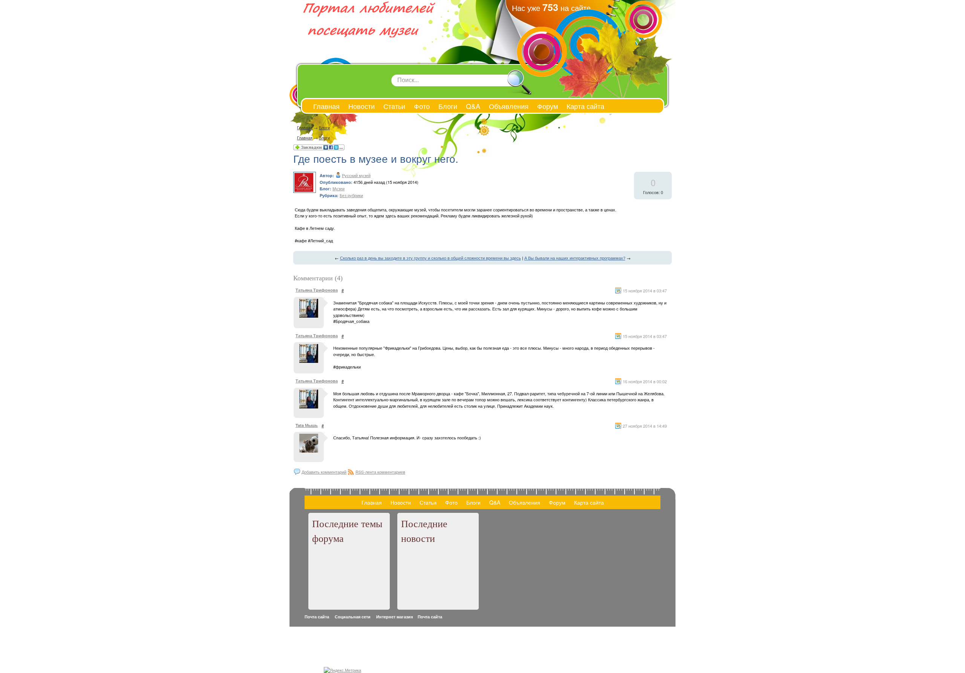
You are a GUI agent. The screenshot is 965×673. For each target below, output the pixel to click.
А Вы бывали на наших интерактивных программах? (574, 258)
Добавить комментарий (324, 472)
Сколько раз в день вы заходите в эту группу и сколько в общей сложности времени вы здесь (430, 258)
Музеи (338, 188)
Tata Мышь (307, 425)
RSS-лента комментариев (380, 472)
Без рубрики (351, 195)
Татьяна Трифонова (317, 290)
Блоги (324, 127)
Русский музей (356, 175)
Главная (304, 127)
